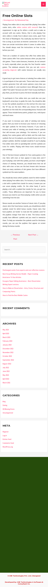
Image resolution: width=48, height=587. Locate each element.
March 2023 (6, 337)
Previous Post (15, 235)
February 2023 (7, 341)
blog (4, 401)
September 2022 (8, 360)
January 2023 (7, 345)
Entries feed (7, 439)
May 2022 (6, 375)
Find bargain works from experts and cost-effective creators (24, 270)
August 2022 (7, 364)
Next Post (33, 235)
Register (6, 432)
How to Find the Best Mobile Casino (15, 295)
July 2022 (6, 367)
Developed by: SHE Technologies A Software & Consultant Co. (24, 583)
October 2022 (7, 356)
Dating (5, 405)
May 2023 (6, 330)
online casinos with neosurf (27, 27)
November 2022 (8, 352)
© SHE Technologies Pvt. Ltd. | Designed (24, 576)
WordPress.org (8, 447)
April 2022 (6, 379)
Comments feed (8, 443)
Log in (5, 435)
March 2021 (6, 383)
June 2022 (6, 371)
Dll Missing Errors (9, 409)
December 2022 (8, 349)
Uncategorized (8, 20)
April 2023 (6, 333)
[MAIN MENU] (43, 4)
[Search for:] (24, 250)
